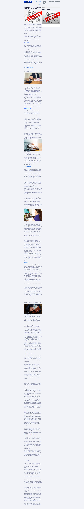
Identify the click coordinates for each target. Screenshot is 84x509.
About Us (39, 1)
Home (36, 1)
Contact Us (39, 4)
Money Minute (31, 507)
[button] (51, 1)
